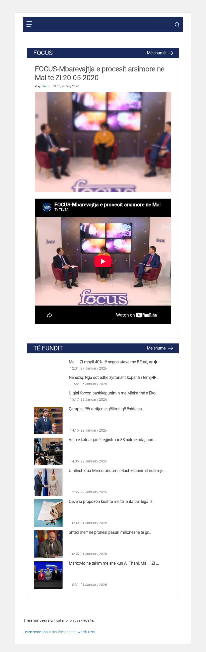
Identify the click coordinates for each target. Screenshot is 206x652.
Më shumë (157, 52)
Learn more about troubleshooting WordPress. (59, 632)
